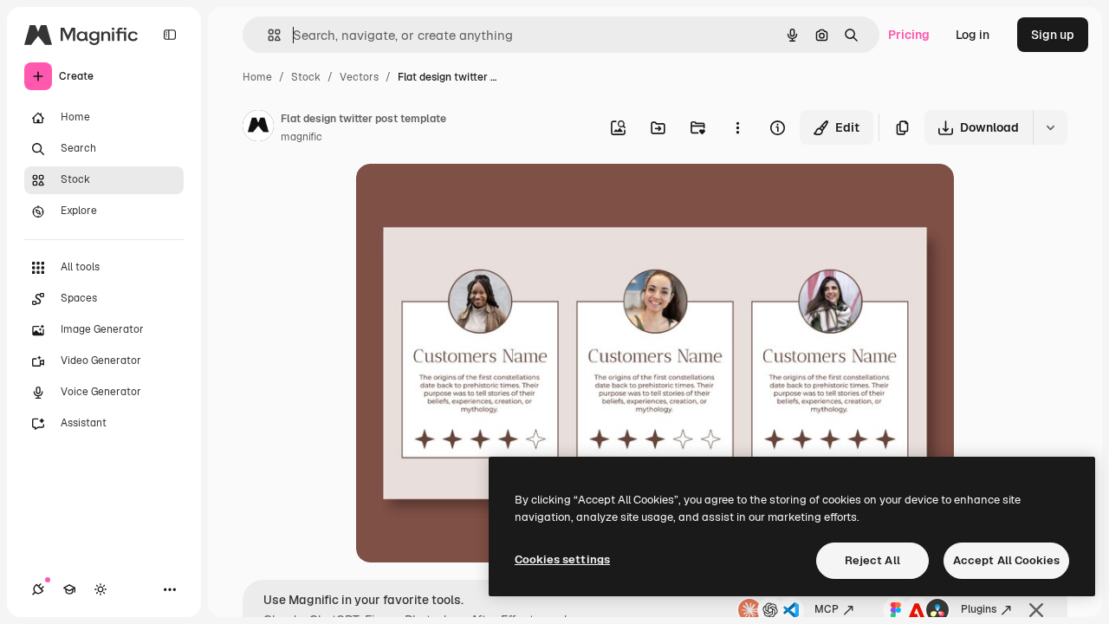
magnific (301, 137)
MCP (826, 609)
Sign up (1052, 34)
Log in (972, 34)
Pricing (909, 34)
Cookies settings (562, 559)
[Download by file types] (1050, 127)
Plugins (978, 609)
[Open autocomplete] (267, 35)
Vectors (359, 77)
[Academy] (69, 589)
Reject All (872, 560)
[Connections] (38, 589)
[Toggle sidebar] (170, 35)
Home (257, 77)
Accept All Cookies (1006, 560)
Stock (306, 77)
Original (467, 197)
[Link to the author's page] (258, 128)
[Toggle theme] (100, 589)
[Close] (1036, 610)
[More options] (737, 127)
